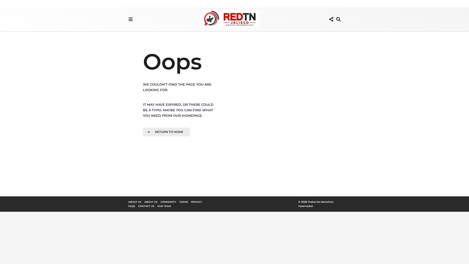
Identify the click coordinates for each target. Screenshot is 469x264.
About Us (150, 201)
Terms (183, 201)
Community (168, 201)
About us (134, 201)
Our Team (164, 206)
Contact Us (146, 206)
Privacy (196, 201)
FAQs (131, 206)
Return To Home (169, 132)
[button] (130, 19)
